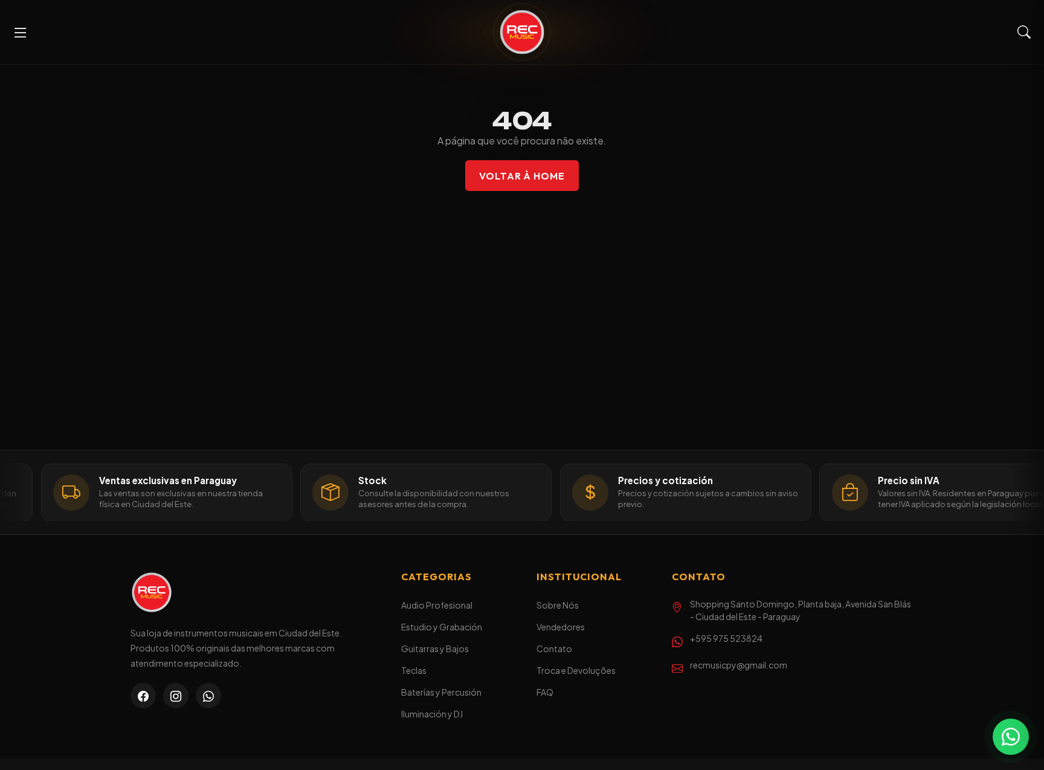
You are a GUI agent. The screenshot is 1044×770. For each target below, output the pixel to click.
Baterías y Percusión (441, 692)
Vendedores (560, 626)
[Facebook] (143, 695)
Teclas (414, 670)
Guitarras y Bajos (435, 648)
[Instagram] (175, 695)
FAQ (544, 692)
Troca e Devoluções (576, 670)
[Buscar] (1024, 32)
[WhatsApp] (208, 695)
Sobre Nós (557, 605)
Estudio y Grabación (441, 626)
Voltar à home (522, 176)
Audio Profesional (436, 605)
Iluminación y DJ (432, 713)
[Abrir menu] (20, 32)
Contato (554, 648)
